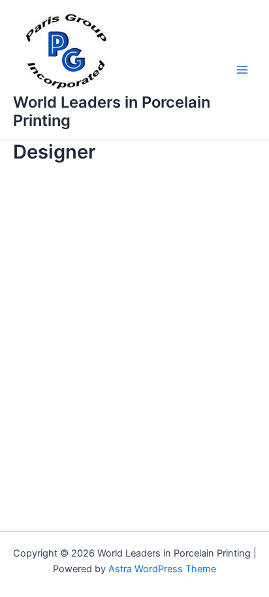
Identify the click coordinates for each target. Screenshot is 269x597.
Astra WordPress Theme (162, 569)
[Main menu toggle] (242, 70)
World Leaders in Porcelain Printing (111, 111)
